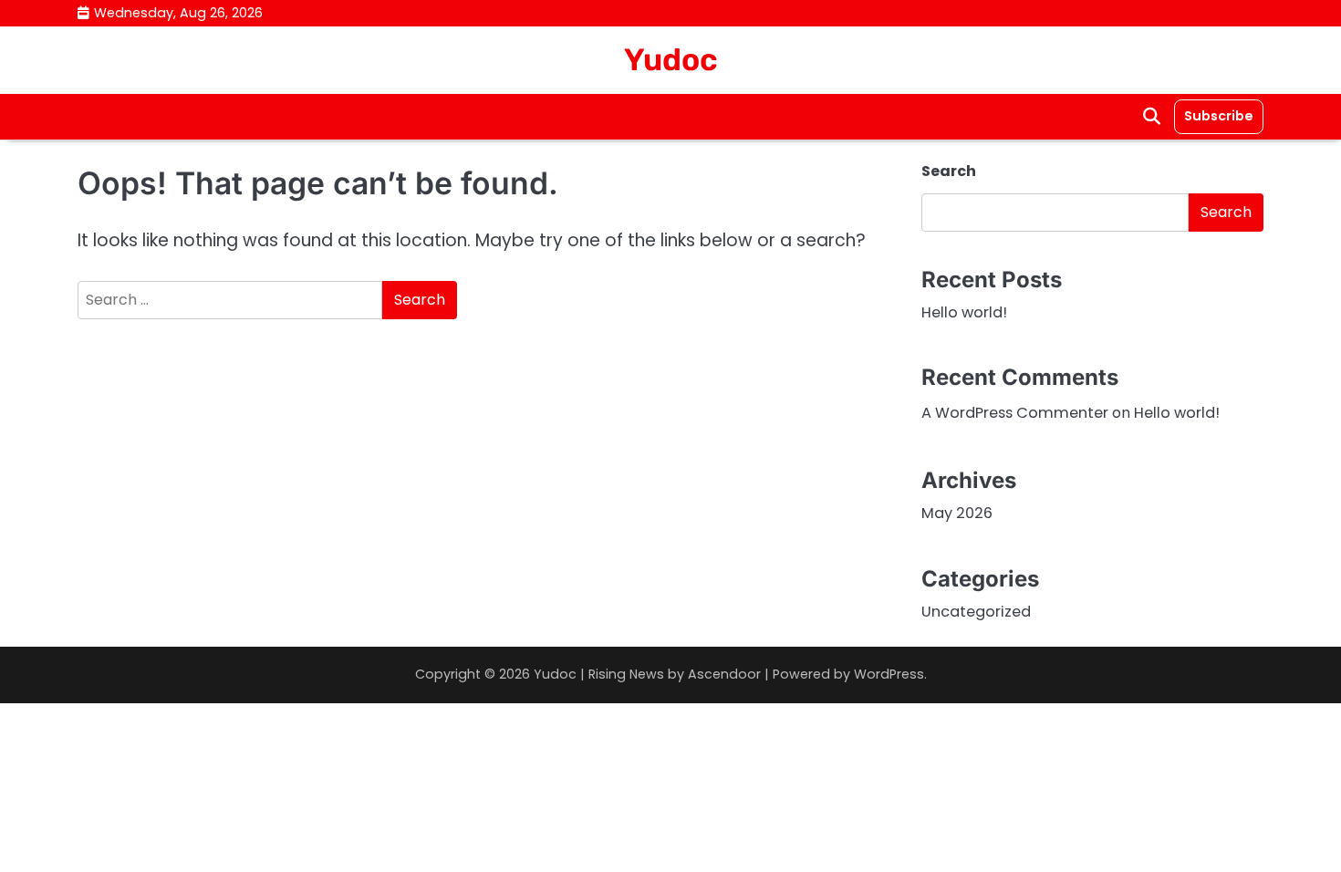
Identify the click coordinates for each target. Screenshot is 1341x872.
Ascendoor (724, 674)
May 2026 (957, 513)
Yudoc (671, 59)
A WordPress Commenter (1014, 412)
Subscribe (1218, 116)
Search (948, 171)
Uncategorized (976, 611)
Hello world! (964, 312)
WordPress (889, 674)
